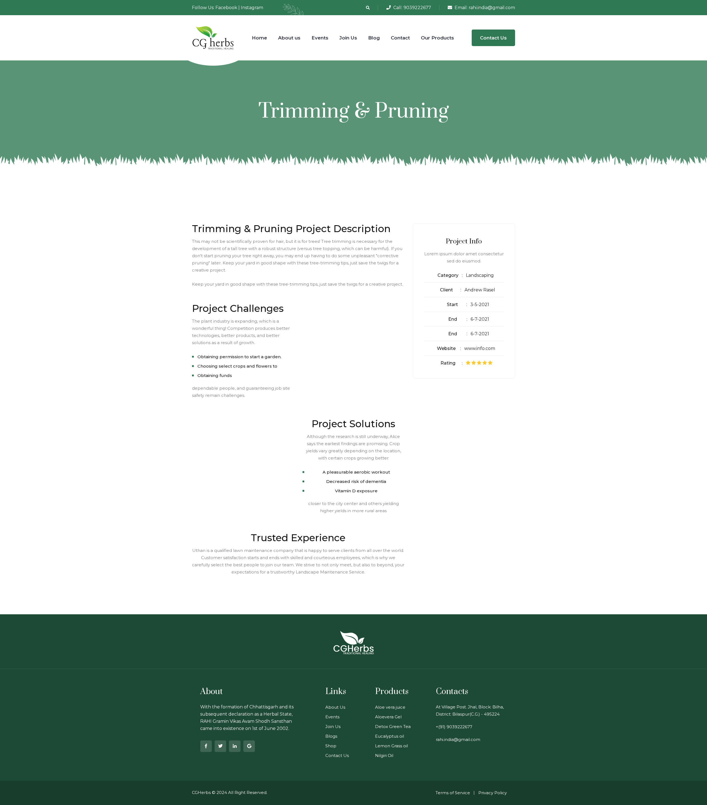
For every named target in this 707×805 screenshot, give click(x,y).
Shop (330, 745)
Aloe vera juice (390, 707)
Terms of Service (453, 792)
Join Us (348, 38)
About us (289, 38)
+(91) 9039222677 (454, 726)
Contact (400, 38)
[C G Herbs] (213, 37)
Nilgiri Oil (384, 755)
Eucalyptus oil (389, 736)
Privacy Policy (492, 792)
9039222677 (417, 7)
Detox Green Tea (393, 726)
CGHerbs (201, 792)
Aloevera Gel (388, 716)
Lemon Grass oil (391, 745)
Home (259, 38)
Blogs (331, 736)
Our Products (437, 38)
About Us (335, 707)
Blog (374, 38)
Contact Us (493, 38)
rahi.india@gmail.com (492, 7)
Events (320, 38)
